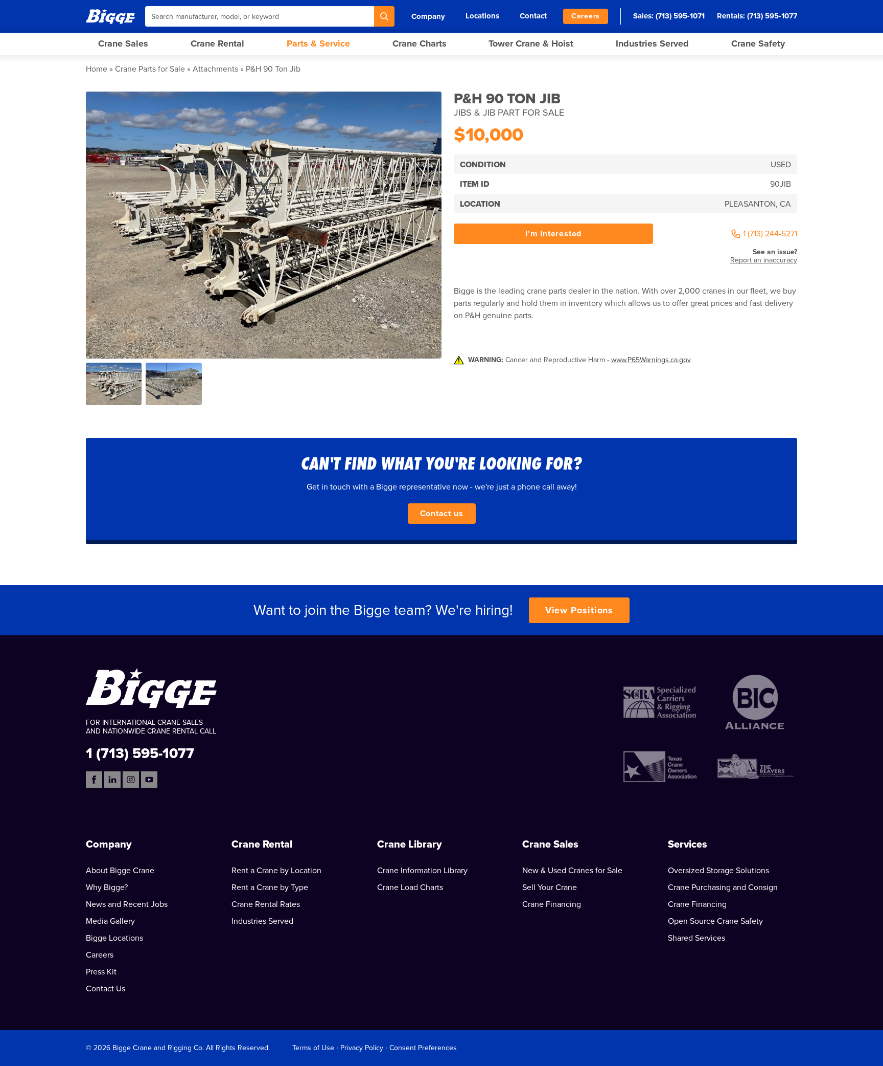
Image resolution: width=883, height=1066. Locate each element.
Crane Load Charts (410, 887)
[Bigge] (110, 16)
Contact (533, 15)
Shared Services (696, 938)
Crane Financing (551, 904)
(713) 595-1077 (772, 15)
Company (428, 16)
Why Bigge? (107, 887)
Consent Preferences (423, 1047)
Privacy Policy (361, 1047)
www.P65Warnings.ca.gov (651, 360)
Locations (482, 15)
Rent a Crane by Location (276, 870)
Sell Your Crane (549, 887)
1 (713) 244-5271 (770, 234)
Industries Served (652, 43)
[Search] (384, 16)
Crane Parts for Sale (150, 69)
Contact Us (105, 989)
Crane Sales (123, 43)
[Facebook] (94, 779)
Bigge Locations (114, 938)
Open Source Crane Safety (715, 921)
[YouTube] (149, 779)
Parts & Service (318, 43)
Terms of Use (313, 1047)
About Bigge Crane (120, 870)
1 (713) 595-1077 (140, 753)
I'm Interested (553, 234)
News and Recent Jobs (127, 904)
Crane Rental (217, 43)
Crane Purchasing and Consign (723, 887)
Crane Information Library (422, 870)
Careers (585, 16)
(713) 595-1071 (680, 15)
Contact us (441, 513)
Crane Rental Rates (265, 904)
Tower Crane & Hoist (531, 43)
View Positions (579, 610)
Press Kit (101, 972)
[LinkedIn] (112, 779)
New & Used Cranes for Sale (572, 870)
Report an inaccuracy (763, 260)
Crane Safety (758, 43)
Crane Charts (419, 43)
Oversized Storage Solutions (718, 870)
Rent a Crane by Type (269, 887)
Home (96, 69)
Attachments (215, 69)
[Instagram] (131, 779)
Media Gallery (110, 921)
